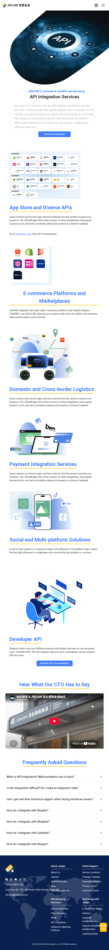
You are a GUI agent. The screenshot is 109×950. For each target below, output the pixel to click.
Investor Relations (60, 890)
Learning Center (90, 933)
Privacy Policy (89, 886)
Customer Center (90, 890)
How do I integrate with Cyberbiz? (28, 833)
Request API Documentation (54, 663)
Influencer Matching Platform (61, 929)
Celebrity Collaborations (89, 919)
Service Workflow (60, 908)
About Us (55, 872)
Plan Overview (58, 913)
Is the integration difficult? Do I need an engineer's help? (42, 788)
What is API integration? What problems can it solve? (40, 776)
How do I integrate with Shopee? (27, 844)
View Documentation (54, 134)
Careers (55, 877)
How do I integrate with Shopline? (28, 821)
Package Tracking (91, 877)
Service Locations (91, 872)
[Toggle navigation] (103, 5)
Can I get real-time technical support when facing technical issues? (50, 799)
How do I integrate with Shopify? (27, 810)
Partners (86, 913)
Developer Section (91, 881)
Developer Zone (23, 234)
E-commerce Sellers (92, 908)
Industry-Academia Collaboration (91, 927)
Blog (53, 886)
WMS (53, 917)
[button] (96, 5)
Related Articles (59, 881)
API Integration (58, 922)
